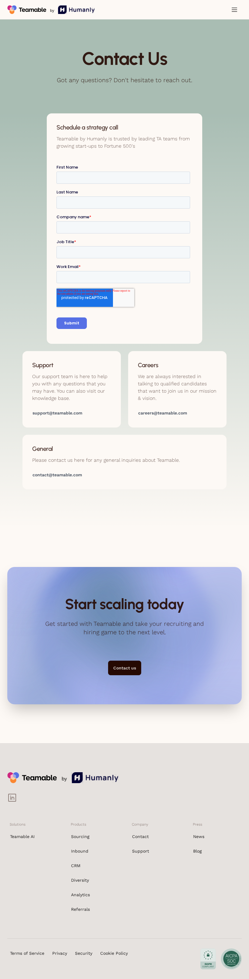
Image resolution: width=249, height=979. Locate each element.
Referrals (80, 909)
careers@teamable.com (162, 413)
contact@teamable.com (57, 474)
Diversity (80, 880)
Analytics (80, 894)
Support (140, 851)
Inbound (79, 851)
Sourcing (80, 836)
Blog (197, 851)
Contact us (124, 668)
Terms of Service (27, 953)
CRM (75, 865)
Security (83, 953)
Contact (140, 836)
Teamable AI (22, 836)
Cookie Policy (114, 953)
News (198, 836)
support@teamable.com (57, 413)
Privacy (59, 953)
